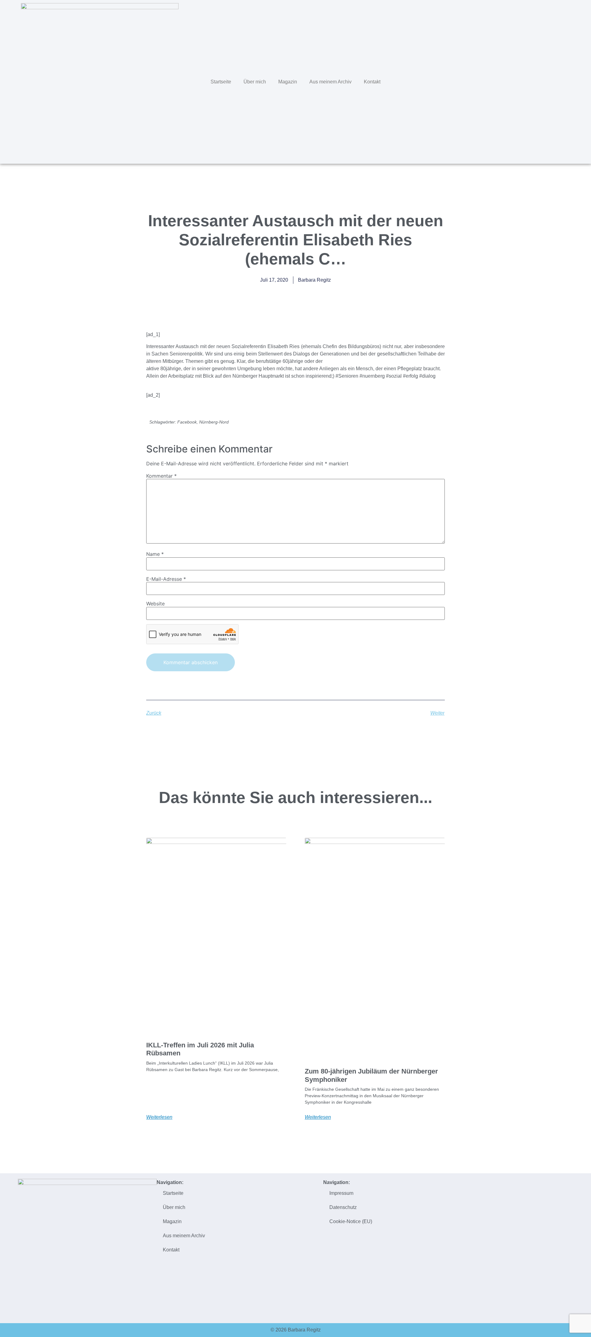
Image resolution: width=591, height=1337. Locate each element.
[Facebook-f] (544, 81)
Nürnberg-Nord (214, 422)
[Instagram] (556, 81)
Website (155, 603)
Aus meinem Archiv (330, 81)
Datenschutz (343, 1207)
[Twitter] (531, 81)
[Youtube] (569, 81)
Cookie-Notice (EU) (350, 1221)
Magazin (287, 81)
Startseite (221, 81)
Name (155, 554)
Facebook (187, 422)
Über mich (254, 81)
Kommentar (161, 475)
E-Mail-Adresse (166, 578)
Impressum (341, 1193)
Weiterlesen (159, 1117)
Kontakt (372, 81)
